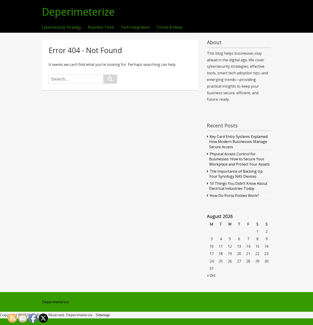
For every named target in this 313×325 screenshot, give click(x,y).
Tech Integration (135, 27)
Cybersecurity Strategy (61, 27)
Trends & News (169, 27)
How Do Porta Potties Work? (234, 195)
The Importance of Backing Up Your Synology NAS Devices (236, 174)
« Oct (211, 275)
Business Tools (101, 27)
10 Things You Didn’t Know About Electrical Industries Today (238, 186)
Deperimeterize (78, 12)
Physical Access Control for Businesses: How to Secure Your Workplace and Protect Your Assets (239, 159)
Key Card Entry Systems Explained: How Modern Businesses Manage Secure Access (238, 141)
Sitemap (103, 314)
